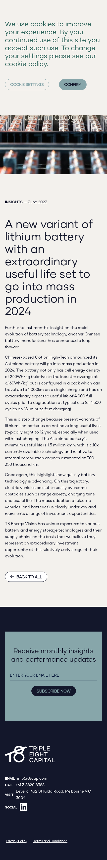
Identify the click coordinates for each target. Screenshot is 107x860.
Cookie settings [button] (27, 84)
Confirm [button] (72, 84)
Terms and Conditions (50, 841)
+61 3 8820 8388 (30, 784)
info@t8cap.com (32, 778)
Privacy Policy (16, 841)
